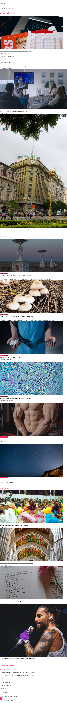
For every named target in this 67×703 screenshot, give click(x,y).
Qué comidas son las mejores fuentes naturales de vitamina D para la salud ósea (16, 316)
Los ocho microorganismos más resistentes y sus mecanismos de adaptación (15, 398)
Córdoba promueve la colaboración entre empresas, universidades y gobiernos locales (17, 229)
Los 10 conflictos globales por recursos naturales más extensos (14, 675)
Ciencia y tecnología (4, 273)
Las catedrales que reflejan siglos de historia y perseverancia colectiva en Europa (16, 563)
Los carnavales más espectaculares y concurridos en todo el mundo (14, 525)
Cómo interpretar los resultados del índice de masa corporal (12, 439)
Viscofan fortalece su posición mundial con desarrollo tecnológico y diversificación (17, 66)
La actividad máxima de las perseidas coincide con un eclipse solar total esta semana (17, 480)
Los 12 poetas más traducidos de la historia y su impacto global (12, 601)
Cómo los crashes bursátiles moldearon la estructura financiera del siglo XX (15, 51)
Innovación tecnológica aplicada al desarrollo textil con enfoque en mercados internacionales (19, 60)
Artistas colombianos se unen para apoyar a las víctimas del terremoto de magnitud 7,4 (17, 658)
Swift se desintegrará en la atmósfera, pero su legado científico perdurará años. (16, 275)
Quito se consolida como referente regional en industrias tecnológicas (14, 111)
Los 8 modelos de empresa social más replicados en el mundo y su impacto (16, 673)
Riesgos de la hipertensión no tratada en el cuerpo (10, 357)
